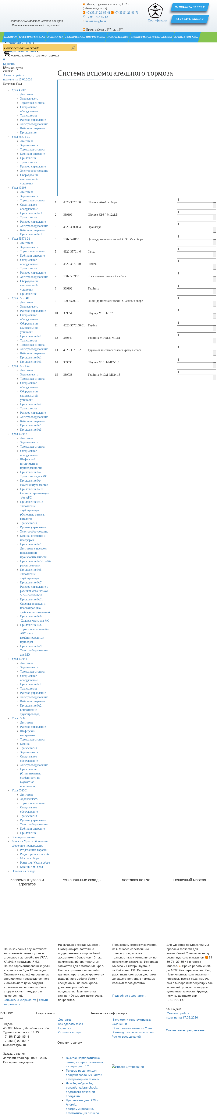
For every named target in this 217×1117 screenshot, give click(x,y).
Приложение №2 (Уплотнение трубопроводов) (31, 710)
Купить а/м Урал (186, 36)
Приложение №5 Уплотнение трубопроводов (31, 574)
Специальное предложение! (185, 1030)
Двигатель (26, 94)
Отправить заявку (189, 7)
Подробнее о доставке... (129, 995)
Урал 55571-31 (21, 238)
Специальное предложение (152, 36)
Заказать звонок (190, 19)
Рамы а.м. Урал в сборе (35, 862)
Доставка (64, 1019)
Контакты (55, 36)
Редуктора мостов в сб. (35, 854)
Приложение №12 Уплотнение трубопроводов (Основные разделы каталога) (32, 510)
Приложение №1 (31, 357)
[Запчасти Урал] (36, 7)
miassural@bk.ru (96, 21)
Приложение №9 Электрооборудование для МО (34, 650)
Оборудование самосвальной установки (29, 179)
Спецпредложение (23, 837)
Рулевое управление (33, 119)
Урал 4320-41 (20, 658)
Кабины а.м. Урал (31, 866)
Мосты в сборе (29, 858)
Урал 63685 (19, 718)
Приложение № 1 (31, 213)
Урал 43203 (19, 90)
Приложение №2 (31, 336)
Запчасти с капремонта (20, 1000)
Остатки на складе (23, 871)
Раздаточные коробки (33, 849)
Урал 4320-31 (20, 434)
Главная (10, 36)
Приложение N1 (30, 684)
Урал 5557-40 (20, 298)
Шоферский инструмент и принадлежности (31, 463)
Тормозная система (32, 102)
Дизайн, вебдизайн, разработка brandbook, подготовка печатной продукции (82, 1089)
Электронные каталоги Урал (132, 1028)
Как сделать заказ (70, 1023)
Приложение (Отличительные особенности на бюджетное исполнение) (30, 778)
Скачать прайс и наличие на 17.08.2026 (182, 1015)
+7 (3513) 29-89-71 (126, 12)
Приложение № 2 (31, 234)
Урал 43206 (19, 187)
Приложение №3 (31, 361)
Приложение (28, 132)
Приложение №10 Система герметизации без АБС (34, 493)
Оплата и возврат (70, 1032)
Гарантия (64, 1028)
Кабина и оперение (32, 128)
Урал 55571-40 (21, 366)
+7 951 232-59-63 (96, 16)
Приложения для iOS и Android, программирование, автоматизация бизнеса (82, 1106)
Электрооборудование (34, 124)
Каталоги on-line (32, 36)
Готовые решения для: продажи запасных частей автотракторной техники (84, 1074)
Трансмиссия (28, 115)
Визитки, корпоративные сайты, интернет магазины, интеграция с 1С (85, 1061)
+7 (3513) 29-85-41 (98, 12)
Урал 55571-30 (21, 136)
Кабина (24, 743)
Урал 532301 (20, 790)
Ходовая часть (29, 98)
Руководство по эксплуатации (133, 1032)
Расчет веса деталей (126, 1036)
